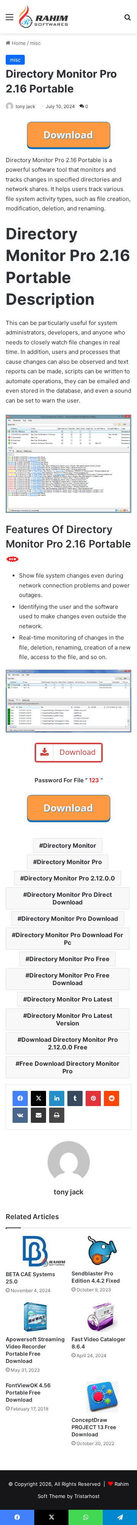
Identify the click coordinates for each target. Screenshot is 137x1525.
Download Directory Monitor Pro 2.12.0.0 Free (69, 1043)
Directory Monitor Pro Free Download (69, 979)
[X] (38, 1098)
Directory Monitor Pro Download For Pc (69, 938)
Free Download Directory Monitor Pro (69, 1067)
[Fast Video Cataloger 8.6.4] (101, 1317)
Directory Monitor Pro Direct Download (69, 898)
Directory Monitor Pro (69, 862)
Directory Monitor (69, 845)
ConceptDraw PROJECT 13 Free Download (94, 1427)
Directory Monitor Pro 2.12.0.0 (69, 878)
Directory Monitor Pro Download (69, 918)
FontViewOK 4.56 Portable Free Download (28, 1392)
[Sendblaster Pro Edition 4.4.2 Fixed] (101, 1251)
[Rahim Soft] (43, 16)
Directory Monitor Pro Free (69, 959)
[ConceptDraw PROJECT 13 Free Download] (101, 1397)
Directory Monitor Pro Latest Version (69, 1019)
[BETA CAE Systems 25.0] (35, 1251)
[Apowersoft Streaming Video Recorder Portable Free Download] (35, 1317)
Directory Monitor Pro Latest (69, 999)
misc (35, 43)
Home (18, 43)
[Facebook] (20, 1098)
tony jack (25, 106)
